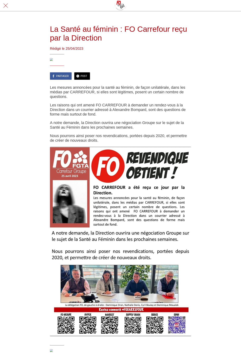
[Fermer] (6, 6)
